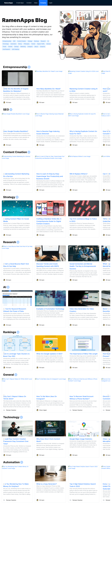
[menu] (61, 3)
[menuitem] (20, 3)
